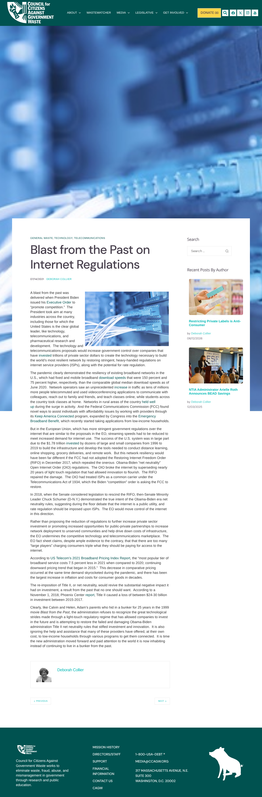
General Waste (41, 238)
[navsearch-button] (225, 13)
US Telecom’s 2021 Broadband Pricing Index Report (90, 558)
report (89, 595)
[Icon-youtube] (255, 13)
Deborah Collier (59, 279)
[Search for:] (209, 251)
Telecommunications (89, 238)
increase (120, 387)
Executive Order (59, 302)
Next (161, 701)
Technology (63, 238)
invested (45, 355)
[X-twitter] (240, 13)
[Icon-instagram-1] (247, 13)
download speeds (112, 378)
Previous (42, 701)
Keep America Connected (54, 416)
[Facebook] (233, 13)
